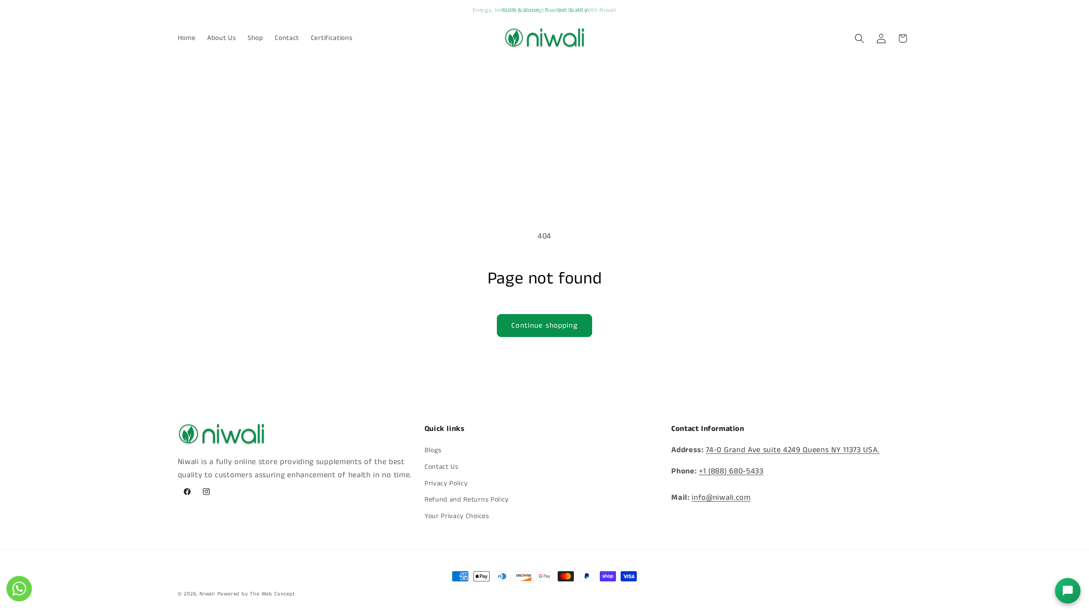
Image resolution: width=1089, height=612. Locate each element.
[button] (859, 38)
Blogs (433, 450)
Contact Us (442, 467)
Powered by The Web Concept (256, 594)
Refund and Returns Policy (467, 499)
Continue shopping (544, 325)
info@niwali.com (721, 497)
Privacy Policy (446, 483)
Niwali (207, 594)
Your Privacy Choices (457, 516)
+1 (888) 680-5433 (731, 471)
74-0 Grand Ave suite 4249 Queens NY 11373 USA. (793, 450)
